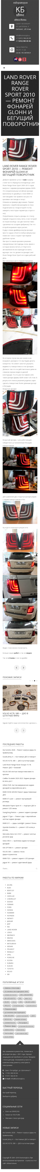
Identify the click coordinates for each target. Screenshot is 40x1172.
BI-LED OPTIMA (9, 1037)
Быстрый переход (9, 1092)
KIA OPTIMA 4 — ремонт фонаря (15, 848)
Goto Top (20, 1044)
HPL (21, 1002)
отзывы (11, 658)
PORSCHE (10, 957)
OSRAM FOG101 (10, 1023)
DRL (20, 998)
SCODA (9, 960)
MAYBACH (11, 935)
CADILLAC (11, 896)
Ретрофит (23, 1022)
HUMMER (10, 913)
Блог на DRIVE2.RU (12, 1111)
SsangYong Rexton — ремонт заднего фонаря (20, 812)
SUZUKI (10, 966)
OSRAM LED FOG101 (11, 995)
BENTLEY (10, 890)
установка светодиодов (15, 1012)
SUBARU (10, 963)
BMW (9, 893)
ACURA (9, 885)
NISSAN (10, 946)
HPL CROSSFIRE (26, 995)
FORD (9, 907)
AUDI (9, 888)
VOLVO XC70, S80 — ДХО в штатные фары (15, 714)
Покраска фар (10, 1009)
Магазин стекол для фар (14, 1118)
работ (16, 653)
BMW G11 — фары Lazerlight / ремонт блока (19, 823)
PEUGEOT (10, 949)
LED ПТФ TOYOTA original (23, 667)
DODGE (10, 902)
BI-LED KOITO (10, 998)
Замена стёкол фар (12, 988)
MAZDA (10, 938)
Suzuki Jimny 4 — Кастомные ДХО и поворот (19, 757)
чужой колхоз (31, 1005)
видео (29, 653)
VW (8, 974)
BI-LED (7, 1002)
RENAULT (10, 952)
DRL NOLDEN (9, 1016)
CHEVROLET (11, 899)
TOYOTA (10, 969)
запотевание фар (22, 1033)
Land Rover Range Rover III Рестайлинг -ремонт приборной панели (16, 667)
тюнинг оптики (20, 1019)
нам (24, 180)
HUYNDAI (10, 916)
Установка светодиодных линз (16, 991)
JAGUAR (10, 921)
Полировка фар (18, 1005)
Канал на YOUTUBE (12, 1115)
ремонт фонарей (22, 1016)
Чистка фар (9, 1033)
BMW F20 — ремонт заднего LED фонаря (18, 858)
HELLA (14, 1002)
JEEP (8, 924)
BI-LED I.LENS (30, 1002)
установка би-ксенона (26, 1026)
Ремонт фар (10, 1026)
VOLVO (9, 971)
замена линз (9, 1030)
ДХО (33, 1016)
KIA (8, 927)
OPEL (9, 955)
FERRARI (10, 904)
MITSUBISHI (11, 944)
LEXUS (9, 932)
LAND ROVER (12, 930)
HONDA (10, 910)
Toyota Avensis (20, 1030)
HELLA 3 (7, 1006)
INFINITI (10, 918)
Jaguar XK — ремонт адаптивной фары (17, 862)
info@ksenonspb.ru (18, 1079)
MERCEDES (11, 941)
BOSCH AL (8, 1019)
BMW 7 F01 (28, 998)
